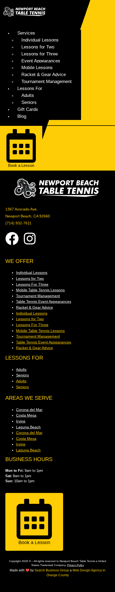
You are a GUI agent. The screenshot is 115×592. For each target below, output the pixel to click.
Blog (21, 116)
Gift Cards (27, 109)
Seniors (29, 102)
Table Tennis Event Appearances (43, 301)
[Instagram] (29, 238)
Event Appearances (40, 60)
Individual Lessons (40, 40)
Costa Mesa (26, 415)
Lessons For (29, 88)
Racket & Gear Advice (43, 74)
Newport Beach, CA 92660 (27, 216)
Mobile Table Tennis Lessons (40, 290)
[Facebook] (12, 238)
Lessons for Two (37, 47)
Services (26, 33)
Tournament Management (46, 81)
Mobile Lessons (37, 67)
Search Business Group (51, 570)
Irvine (20, 421)
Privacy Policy (75, 565)
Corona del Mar (29, 410)
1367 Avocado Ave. (21, 209)
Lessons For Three (32, 284)
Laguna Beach (28, 427)
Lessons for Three (39, 53)
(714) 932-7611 (18, 223)
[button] (41, 24)
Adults (27, 95)
